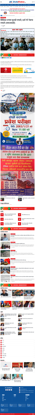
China (3, 4)
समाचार (5, 6)
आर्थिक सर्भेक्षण (29, 4)
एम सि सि (3, 357)
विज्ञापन (26, 397)
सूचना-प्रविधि (16, 6)
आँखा (21, 4)
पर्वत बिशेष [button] (8, 6)
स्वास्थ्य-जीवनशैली (4, 399)
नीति (25, 399)
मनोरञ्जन (22, 6)
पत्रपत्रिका (15, 396)
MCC (5, 4)
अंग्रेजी (33, 1)
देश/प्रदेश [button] (11, 6)
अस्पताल (15, 4)
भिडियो (27, 6)
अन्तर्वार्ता (20, 6)
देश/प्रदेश (3, 397)
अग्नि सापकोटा (11, 4)
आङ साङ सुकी (24, 4)
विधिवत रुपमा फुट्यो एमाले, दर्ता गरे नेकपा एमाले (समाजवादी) (17, 21)
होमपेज (2, 6)
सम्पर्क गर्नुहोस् (26, 398)
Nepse (8, 4)
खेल (24, 6)
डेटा (25, 400)
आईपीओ (18, 4)
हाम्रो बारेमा (26, 396)
